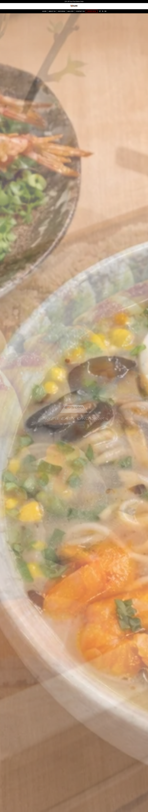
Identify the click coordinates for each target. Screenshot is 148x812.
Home (44, 11)
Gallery (70, 11)
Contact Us (80, 11)
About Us (52, 11)
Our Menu (61, 11)
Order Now (91, 11)
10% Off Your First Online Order (74, 1)
